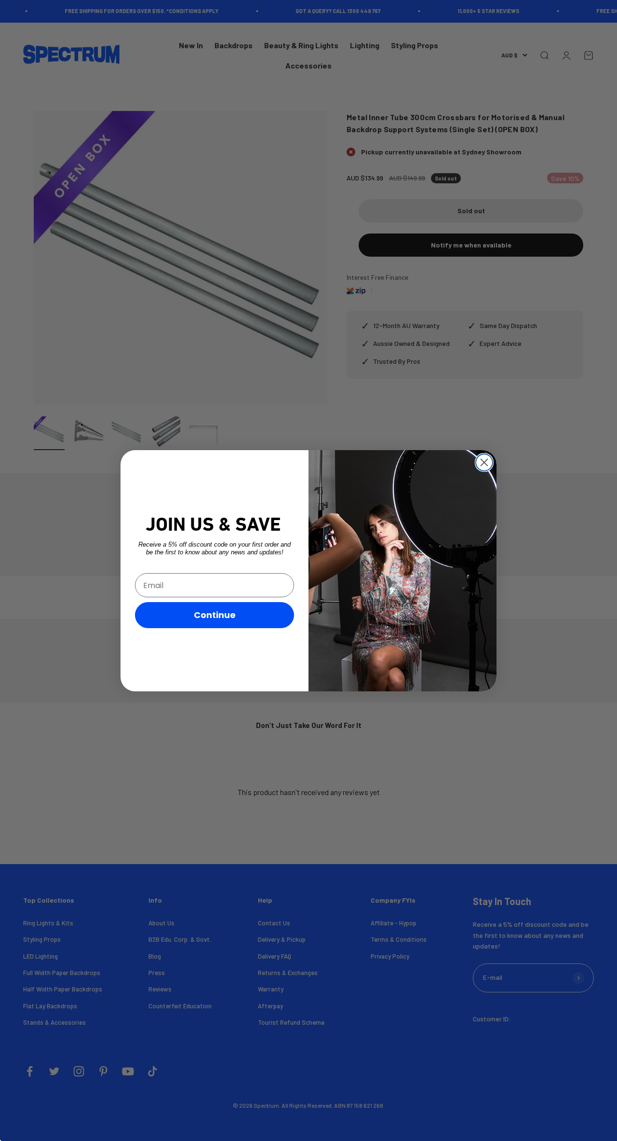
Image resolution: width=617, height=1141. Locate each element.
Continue (215, 615)
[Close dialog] (484, 462)
